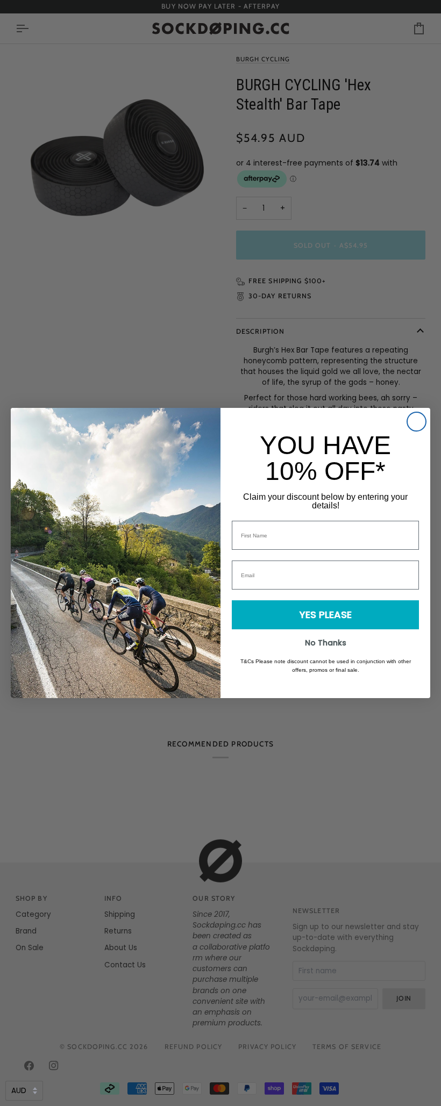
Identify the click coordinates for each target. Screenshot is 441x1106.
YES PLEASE (326, 614)
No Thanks (325, 642)
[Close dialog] (416, 421)
